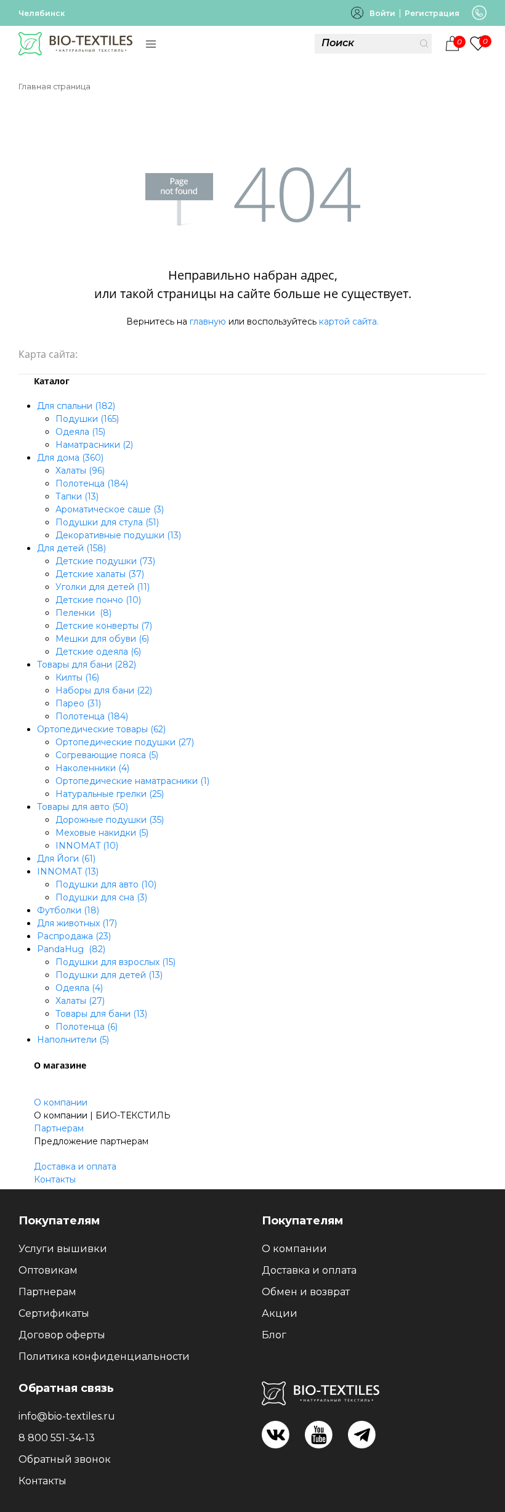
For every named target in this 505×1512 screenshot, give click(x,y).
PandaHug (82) (71, 949)
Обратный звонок (64, 1459)
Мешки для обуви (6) (102, 638)
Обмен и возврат (306, 1292)
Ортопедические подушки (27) (124, 742)
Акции (279, 1313)
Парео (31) (78, 703)
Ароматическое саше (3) (109, 509)
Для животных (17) (77, 923)
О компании (60, 1102)
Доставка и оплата (75, 1166)
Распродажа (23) (74, 936)
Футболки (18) (68, 910)
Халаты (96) (80, 470)
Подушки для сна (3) (101, 897)
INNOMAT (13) (68, 871)
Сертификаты (53, 1313)
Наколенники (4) (92, 768)
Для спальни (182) (76, 405)
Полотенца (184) (91, 483)
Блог (274, 1335)
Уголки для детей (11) (102, 586)
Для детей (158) (71, 548)
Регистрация (432, 13)
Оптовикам (48, 1270)
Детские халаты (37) (99, 574)
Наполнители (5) (73, 1039)
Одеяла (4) (79, 987)
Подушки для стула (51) (107, 522)
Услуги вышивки (62, 1249)
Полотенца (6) (86, 1026)
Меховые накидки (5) (101, 832)
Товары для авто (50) (82, 806)
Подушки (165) (87, 418)
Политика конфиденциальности (104, 1356)
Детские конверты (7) (103, 625)
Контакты (55, 1179)
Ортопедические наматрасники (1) (132, 780)
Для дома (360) (70, 457)
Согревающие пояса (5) (106, 755)
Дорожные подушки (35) (109, 819)
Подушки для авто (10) (105, 884)
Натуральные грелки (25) (109, 793)
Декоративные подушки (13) (118, 535)
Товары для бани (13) (101, 1013)
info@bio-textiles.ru (66, 1416)
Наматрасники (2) (94, 444)
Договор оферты (61, 1335)
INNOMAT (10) (86, 845)
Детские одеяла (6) (98, 651)
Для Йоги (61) (66, 858)
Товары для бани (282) (86, 664)
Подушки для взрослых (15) (115, 962)
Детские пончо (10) (98, 599)
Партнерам (59, 1128)
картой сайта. (349, 321)
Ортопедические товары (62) (101, 729)
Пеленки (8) (83, 612)
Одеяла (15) (80, 431)
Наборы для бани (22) (103, 690)
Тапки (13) (77, 496)
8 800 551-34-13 (56, 1438)
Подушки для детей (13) (109, 974)
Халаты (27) (80, 1000)
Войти (382, 13)
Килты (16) (77, 677)
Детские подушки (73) (105, 561)
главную (208, 321)
